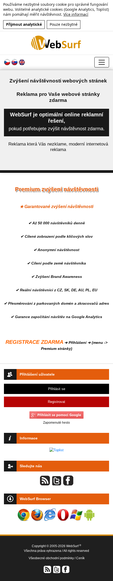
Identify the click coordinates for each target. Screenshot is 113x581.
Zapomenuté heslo (56, 422)
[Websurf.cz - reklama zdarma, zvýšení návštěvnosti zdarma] (56, 43)
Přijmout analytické (24, 24)
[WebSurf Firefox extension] (36, 514)
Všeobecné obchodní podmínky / (52, 558)
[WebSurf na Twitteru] (56, 569)
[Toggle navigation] (101, 62)
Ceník (80, 558)
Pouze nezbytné (64, 24)
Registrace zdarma (34, 342)
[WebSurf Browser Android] (89, 514)
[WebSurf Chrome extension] (23, 514)
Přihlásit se (56, 389)
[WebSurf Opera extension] (63, 514)
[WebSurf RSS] (48, 569)
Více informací (75, 14)
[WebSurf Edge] (49, 514)
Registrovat (56, 402)
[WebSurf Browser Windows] (76, 514)
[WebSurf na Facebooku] (65, 569)
